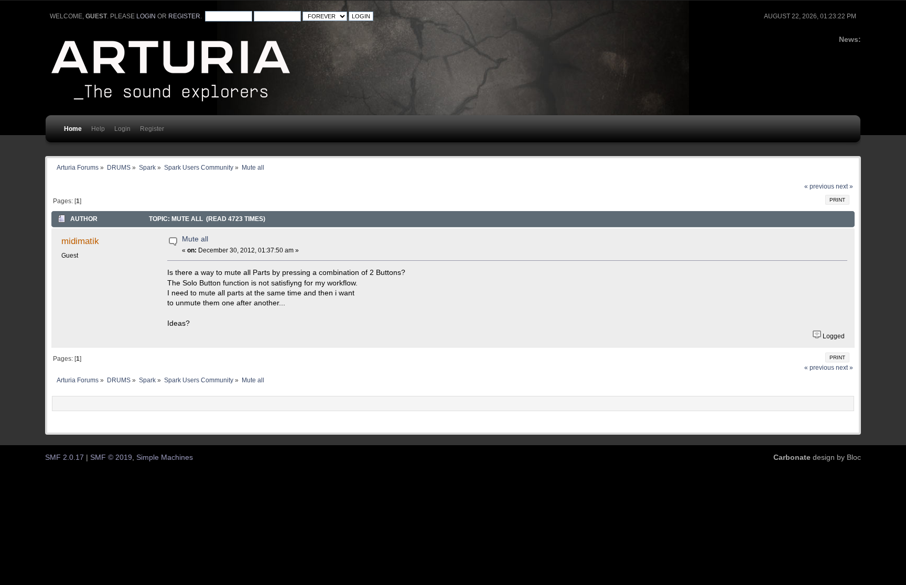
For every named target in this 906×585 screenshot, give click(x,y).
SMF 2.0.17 (64, 457)
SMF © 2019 (111, 457)
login (146, 16)
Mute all (195, 239)
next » (844, 186)
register (184, 16)
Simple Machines (164, 457)
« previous (819, 186)
